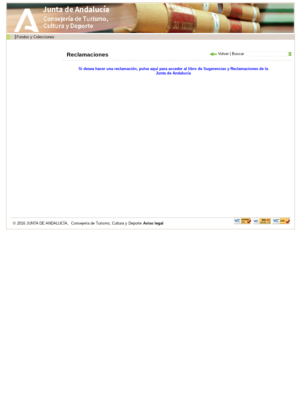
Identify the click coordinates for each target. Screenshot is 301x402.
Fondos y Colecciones (35, 37)
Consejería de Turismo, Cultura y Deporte (106, 223)
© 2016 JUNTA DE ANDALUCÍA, (41, 223)
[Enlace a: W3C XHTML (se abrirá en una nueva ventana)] (242, 220)
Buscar (238, 54)
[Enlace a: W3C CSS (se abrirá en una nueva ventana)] (281, 220)
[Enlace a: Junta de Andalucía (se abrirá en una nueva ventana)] (28, 20)
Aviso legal (153, 223)
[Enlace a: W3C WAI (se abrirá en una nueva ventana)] (262, 220)
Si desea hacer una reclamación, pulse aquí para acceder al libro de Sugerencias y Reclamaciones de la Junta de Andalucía (173, 71)
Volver (223, 54)
